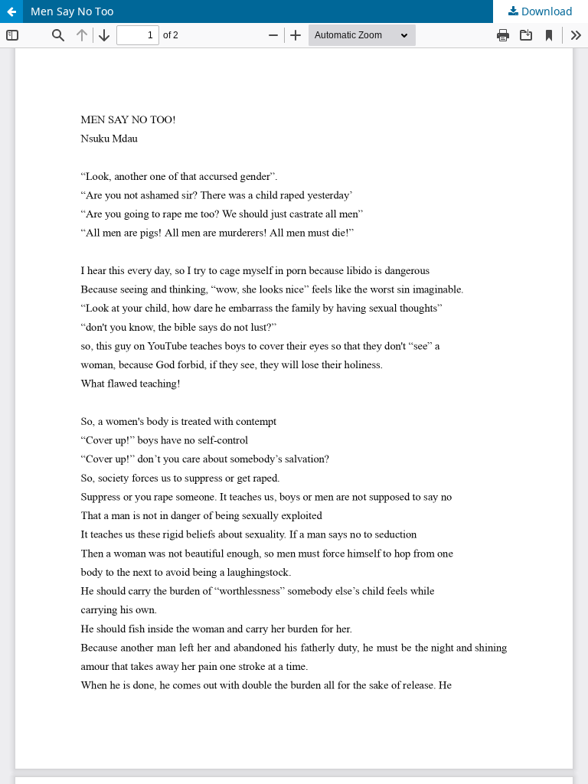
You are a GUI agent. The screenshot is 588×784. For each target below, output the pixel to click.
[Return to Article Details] (11, 11)
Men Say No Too (72, 11)
